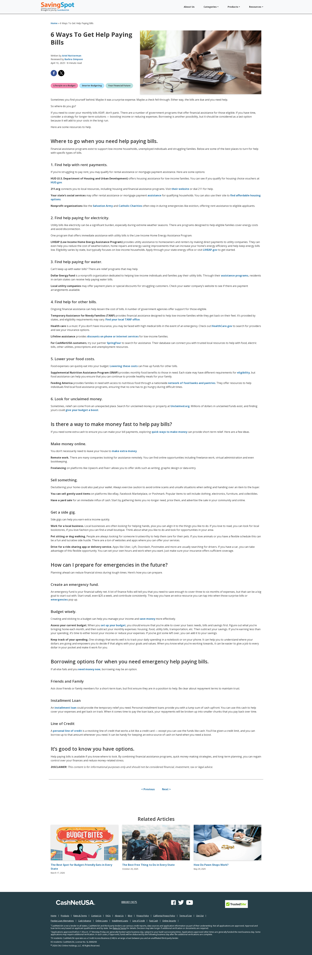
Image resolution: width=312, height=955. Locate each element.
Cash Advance (84, 920)
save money (147, 619)
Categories (210, 6)
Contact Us (96, 915)
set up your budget (113, 625)
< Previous (148, 789)
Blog (130, 915)
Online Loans (102, 920)
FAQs (108, 915)
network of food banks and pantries (191, 383)
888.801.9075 (129, 902)
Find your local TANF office (122, 319)
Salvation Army (103, 206)
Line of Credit (138, 920)
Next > (166, 789)
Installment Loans (120, 920)
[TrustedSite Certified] (236, 904)
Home (54, 23)
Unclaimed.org (180, 406)
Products (233, 6)
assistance (154, 195)
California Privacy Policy (164, 915)
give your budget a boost (81, 410)
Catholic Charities (130, 206)
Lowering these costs (124, 366)
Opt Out (200, 915)
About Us (189, 6)
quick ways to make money (169, 432)
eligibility (243, 372)
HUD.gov (56, 182)
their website (180, 189)
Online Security (169, 920)
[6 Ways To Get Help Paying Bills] (200, 62)
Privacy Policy (142, 915)
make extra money (124, 451)
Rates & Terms (80, 915)
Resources (255, 6)
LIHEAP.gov (210, 250)
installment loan (65, 707)
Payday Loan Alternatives (62, 920)
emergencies (59, 599)
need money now (89, 669)
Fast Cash (153, 920)
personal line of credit (67, 731)
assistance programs (234, 275)
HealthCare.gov (222, 326)
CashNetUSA (63, 10)
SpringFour (114, 343)
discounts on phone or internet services (113, 336)
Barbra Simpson (74, 59)
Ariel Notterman (71, 55)
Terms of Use (185, 915)
